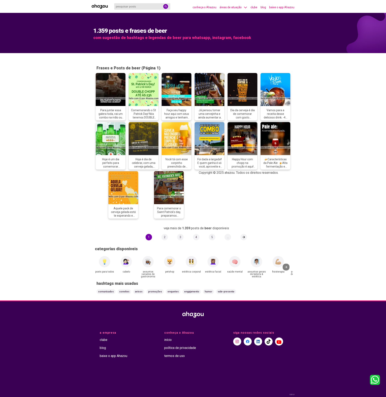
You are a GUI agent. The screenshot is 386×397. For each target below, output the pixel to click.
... (228, 237)
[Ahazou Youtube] (279, 341)
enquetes (173, 291)
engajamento (191, 291)
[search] (165, 6)
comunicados (106, 291)
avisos (139, 291)
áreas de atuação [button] (231, 7)
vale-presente (226, 291)
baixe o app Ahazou (281, 7)
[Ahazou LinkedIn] (258, 341)
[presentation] (286, 267)
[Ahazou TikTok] (269, 341)
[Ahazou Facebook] (248, 341)
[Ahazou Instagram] (237, 341)
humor (208, 291)
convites (124, 291)
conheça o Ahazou (204, 7)
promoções (155, 291)
